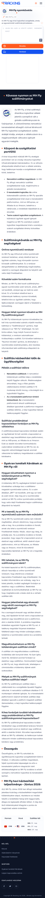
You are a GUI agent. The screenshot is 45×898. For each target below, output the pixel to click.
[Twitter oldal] (10, 886)
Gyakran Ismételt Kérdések (12, 869)
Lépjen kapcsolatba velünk (12, 873)
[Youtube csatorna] (16, 886)
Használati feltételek (9, 857)
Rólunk (4, 849)
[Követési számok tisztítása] (40, 40)
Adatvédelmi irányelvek (11, 853)
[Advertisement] (22, 69)
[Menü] (41, 3)
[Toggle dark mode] (36, 3)
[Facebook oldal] (4, 886)
